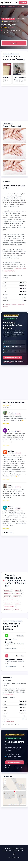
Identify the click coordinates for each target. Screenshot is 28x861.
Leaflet (10, 804)
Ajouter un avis (8, 532)
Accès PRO (21, 851)
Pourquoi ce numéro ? (8, 694)
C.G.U (15, 851)
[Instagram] (14, 854)
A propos (8, 848)
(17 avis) (11, 27)
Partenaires (15, 848)
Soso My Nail (10, 721)
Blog (21, 848)
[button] (14, 790)
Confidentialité (8, 851)
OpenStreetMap (17, 804)
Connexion (23, 2)
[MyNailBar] (7, 2)
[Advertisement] (14, 104)
